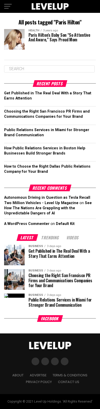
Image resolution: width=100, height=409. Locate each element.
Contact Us (68, 382)
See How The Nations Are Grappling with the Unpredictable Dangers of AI (48, 208)
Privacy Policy (39, 382)
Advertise (38, 375)
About (18, 375)
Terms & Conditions (70, 375)
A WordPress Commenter (26, 224)
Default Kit (65, 224)
